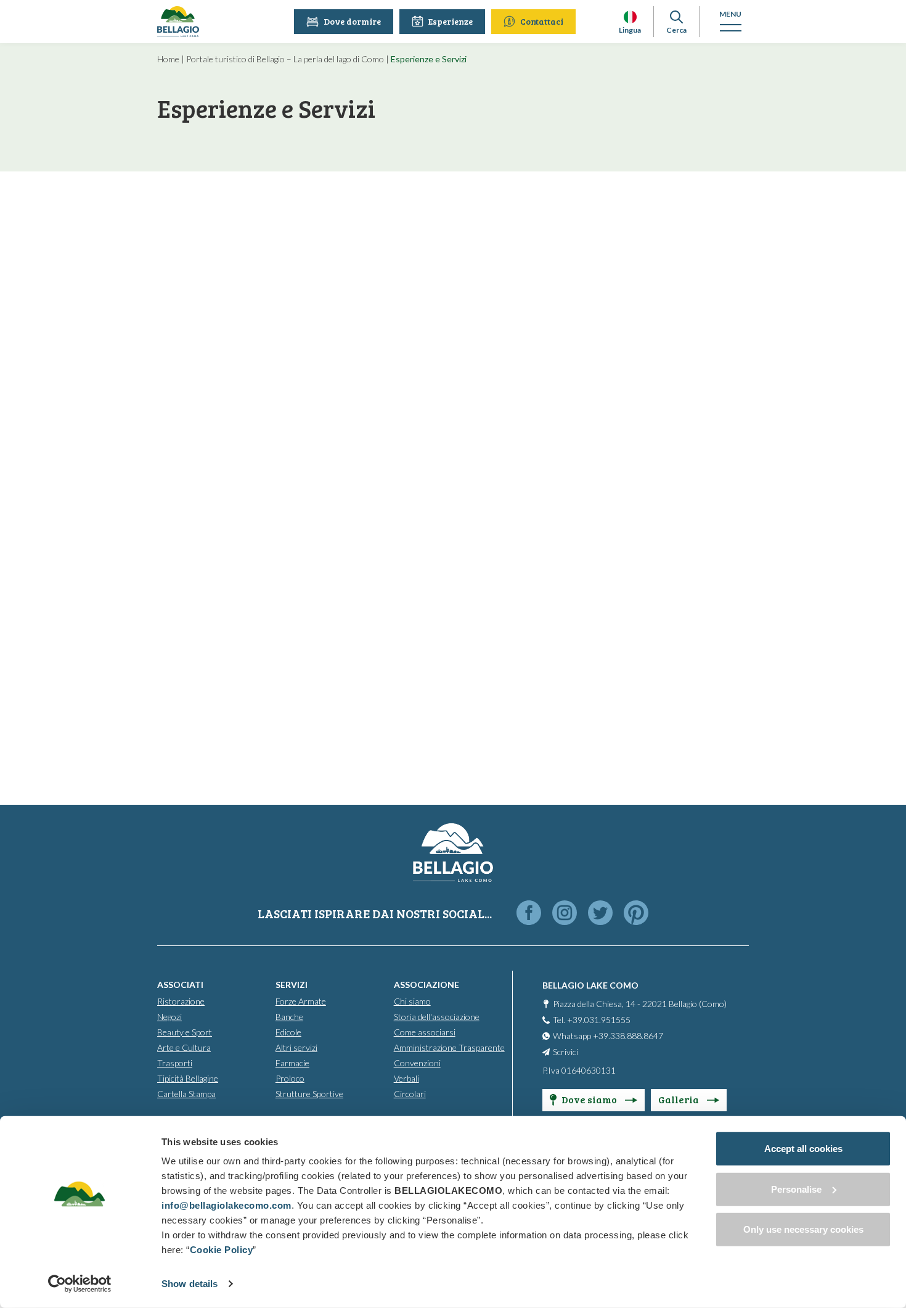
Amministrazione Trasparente (449, 1047)
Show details (189, 1283)
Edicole (288, 1032)
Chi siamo (412, 1001)
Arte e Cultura (184, 1047)
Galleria (679, 1099)
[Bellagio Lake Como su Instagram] (564, 913)
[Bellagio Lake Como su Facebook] (528, 913)
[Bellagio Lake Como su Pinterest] (636, 913)
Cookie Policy (221, 1249)
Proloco (289, 1078)
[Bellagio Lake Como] (178, 21)
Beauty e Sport (184, 1032)
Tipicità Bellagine (187, 1078)
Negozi (169, 1016)
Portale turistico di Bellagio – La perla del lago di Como (285, 59)
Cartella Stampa (186, 1093)
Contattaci (541, 21)
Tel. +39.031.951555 (592, 1019)
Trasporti (174, 1063)
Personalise (796, 1188)
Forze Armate (300, 1001)
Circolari (410, 1093)
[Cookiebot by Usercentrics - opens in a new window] (80, 1284)
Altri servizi (296, 1047)
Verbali (406, 1078)
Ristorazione (181, 1001)
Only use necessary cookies (803, 1229)
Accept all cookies (803, 1148)
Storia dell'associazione (437, 1016)
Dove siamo (590, 1099)
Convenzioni (417, 1063)
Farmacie (292, 1063)
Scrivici (565, 1052)
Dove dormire (352, 21)
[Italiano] (630, 16)
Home (168, 59)
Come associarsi (424, 1032)
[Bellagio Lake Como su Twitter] (600, 913)
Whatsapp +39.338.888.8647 (608, 1035)
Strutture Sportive (309, 1093)
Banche (289, 1016)
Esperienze (450, 21)
